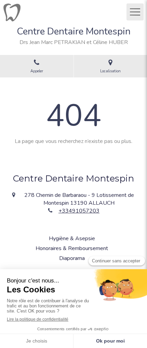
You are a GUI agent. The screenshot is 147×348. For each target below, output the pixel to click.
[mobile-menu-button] (135, 11)
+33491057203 (78, 211)
